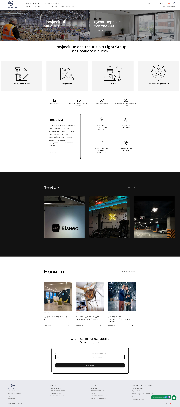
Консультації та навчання (98, 398)
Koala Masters (166, 403)
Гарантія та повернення (57, 395)
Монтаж (93, 393)
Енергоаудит (94, 388)
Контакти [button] (54, 6)
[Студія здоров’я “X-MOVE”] (64, 217)
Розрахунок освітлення (97, 390)
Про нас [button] (46, 6)
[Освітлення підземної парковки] (109, 217)
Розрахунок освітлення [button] (67, 6)
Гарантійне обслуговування (99, 395)
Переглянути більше (129, 271)
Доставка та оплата (55, 393)
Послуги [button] (37, 6)
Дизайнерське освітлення (142, 394)
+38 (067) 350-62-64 (169, 6)
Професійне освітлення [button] (32, 3)
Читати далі (53, 153)
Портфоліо (11, 398)
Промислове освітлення (142, 385)
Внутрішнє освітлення (138, 396)
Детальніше (49, 30)
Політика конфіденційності (57, 390)
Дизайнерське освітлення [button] (51, 3)
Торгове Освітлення (138, 391)
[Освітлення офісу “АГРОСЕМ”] (154, 217)
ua (161, 3)
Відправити (90, 365)
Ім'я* (56, 353)
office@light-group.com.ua (15, 393)
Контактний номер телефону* (98, 353)
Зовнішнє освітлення (138, 399)
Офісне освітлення (137, 388)
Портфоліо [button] (29, 6)
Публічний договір (55, 388)
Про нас (10, 396)
